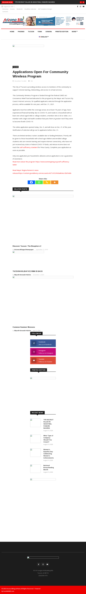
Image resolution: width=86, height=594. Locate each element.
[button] (81, 2)
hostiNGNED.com (8, 591)
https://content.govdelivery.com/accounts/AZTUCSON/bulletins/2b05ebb (44, 173)
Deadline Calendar (30, 9)
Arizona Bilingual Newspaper (24, 249)
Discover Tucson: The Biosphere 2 (27, 246)
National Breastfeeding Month (48, 467)
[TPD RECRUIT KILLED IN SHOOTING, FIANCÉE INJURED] (36, 423)
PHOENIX (21, 32)
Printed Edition (61, 32)
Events (12, 9)
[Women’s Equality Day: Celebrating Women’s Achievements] (36, 453)
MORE (74, 32)
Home (12, 32)
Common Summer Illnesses (24, 327)
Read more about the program (24, 162)
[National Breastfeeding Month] (36, 469)
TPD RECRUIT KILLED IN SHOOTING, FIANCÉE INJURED (35, 2)
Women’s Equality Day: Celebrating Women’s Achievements (48, 454)
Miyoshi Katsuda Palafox (22, 275)
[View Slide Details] (53, 21)
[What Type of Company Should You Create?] (36, 439)
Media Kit (20, 9)
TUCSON (31, 32)
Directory (5, 9)
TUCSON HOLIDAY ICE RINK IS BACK (28, 271)
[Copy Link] (47, 182)
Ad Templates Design (45, 9)
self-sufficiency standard (29, 147)
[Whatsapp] (39, 182)
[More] (54, 182)
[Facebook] (31, 182)
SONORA (49, 32)
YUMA (40, 32)
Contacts (5, 11)
